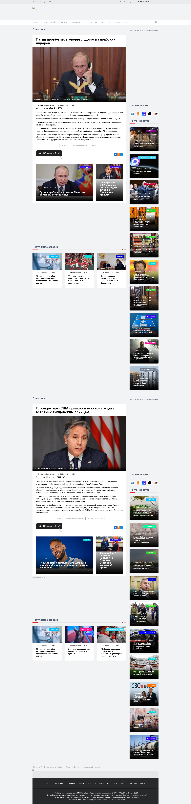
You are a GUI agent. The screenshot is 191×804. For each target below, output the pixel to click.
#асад (94, 145)
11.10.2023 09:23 (46, 185)
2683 (150, 507)
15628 (103, 548)
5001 (150, 748)
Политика (62, 22)
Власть (142, 30)
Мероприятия (150, 184)
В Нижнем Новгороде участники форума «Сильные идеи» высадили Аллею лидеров (143, 619)
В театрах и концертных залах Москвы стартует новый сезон (142, 198)
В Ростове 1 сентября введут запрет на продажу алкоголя (143, 251)
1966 (150, 246)
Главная (49, 783)
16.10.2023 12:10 (107, 546)
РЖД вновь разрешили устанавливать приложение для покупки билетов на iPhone (79, 652)
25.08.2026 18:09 (140, 140)
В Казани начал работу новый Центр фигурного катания (142, 726)
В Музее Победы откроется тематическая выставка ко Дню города (143, 145)
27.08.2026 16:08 (140, 668)
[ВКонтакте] (115, 154)
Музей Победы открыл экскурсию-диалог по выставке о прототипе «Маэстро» (142, 303)
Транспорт (151, 316)
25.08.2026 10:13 (42, 646)
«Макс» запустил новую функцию (142, 172)
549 (150, 297)
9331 (56, 560)
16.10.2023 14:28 (62, 105)
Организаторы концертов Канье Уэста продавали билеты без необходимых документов (143, 356)
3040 (150, 588)
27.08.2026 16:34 (140, 640)
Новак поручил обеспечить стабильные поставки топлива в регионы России (143, 752)
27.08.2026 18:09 (140, 507)
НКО (131, 30)
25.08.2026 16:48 (140, 216)
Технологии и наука (147, 157)
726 (150, 326)
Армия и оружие (152, 30)
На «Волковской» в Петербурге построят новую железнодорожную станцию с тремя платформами (144, 382)
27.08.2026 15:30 (140, 721)
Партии (136, 30)
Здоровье (151, 500)
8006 (53, 273)
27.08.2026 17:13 (140, 588)
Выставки (151, 131)
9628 (103, 178)
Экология (151, 553)
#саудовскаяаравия (74, 518)
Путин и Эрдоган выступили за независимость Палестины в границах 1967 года (63, 192)
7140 (117, 646)
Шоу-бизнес (150, 343)
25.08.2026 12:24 (107, 646)
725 (150, 193)
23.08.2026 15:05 (107, 273)
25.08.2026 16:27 (140, 246)
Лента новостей (48, 22)
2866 (150, 613)
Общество (87, 22)
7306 (85, 273)
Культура (99, 22)
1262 (150, 562)
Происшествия (121, 22)
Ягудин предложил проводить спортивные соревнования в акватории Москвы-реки (143, 276)
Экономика (75, 22)
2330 (150, 350)
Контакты (144, 783)
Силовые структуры (147, 632)
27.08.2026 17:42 (140, 534)
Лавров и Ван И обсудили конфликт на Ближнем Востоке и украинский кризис (108, 560)
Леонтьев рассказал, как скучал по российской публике (46, 651)
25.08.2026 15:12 (140, 350)
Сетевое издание (105, 793)
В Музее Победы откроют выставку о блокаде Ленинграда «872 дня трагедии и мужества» (143, 539)
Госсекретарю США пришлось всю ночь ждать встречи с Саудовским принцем (108, 188)
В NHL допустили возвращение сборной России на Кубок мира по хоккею (111, 652)
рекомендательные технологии (113, 799)
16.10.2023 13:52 (107, 176)
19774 (57, 185)
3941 (150, 640)
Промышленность (148, 369)
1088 (150, 721)
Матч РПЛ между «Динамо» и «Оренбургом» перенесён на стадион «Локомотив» (144, 673)
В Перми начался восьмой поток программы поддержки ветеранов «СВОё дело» (143, 698)
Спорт (108, 22)
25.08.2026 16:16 (140, 271)
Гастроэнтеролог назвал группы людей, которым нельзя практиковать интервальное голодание (143, 513)
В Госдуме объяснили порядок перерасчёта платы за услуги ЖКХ (110, 278)
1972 (150, 375)
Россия (35, 22)
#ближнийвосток (80, 145)
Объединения (149, 526)
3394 (150, 168)
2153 (150, 271)
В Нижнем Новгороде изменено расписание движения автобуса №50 (142, 330)
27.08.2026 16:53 (140, 613)
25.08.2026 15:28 (140, 326)
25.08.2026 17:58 (140, 168)
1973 (150, 693)
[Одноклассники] (118, 154)
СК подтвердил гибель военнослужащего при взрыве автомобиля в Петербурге (142, 645)
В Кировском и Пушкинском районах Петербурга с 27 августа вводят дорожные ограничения (142, 222)
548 (150, 140)
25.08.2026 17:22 (140, 193)
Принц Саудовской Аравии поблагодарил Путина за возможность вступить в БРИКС (62, 566)
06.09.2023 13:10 (46, 560)
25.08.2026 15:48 (140, 297)
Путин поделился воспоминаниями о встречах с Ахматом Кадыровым (76, 279)
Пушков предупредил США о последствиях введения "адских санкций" (143, 593)
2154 (150, 668)
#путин (65, 145)
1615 (150, 534)
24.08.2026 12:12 (42, 273)
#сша (59, 518)
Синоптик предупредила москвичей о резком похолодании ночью (142, 567)
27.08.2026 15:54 (140, 693)
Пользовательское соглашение (134, 795)
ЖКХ (121, 256)
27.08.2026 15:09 (140, 748)
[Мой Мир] (121, 154)
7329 (85, 646)
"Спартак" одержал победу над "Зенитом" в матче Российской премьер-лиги (46, 279)
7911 (53, 646)
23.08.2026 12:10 (75, 273)
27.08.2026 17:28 (140, 562)
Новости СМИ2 (38, 578)
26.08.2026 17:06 (75, 646)
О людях (152, 685)
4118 (117, 273)
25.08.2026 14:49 (140, 375)
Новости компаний (129, 783)
